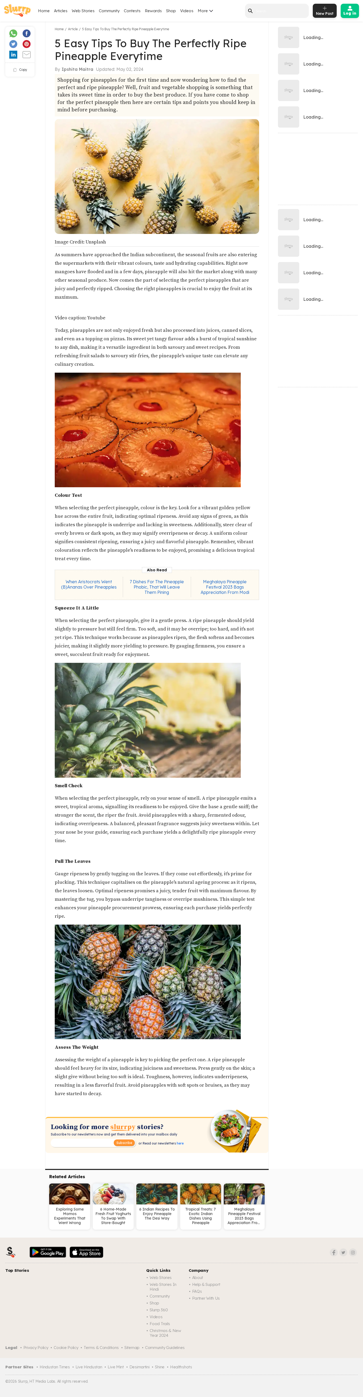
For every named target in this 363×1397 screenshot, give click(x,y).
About (197, 1277)
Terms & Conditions (101, 1347)
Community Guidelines (165, 1347)
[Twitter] (343, 1252)
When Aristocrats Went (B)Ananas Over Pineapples (89, 584)
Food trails (160, 1323)
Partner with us (206, 1298)
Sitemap (132, 1347)
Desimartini (139, 1366)
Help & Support (206, 1284)
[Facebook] (334, 1252)
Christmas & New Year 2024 (165, 1333)
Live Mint (116, 1366)
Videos (186, 10)
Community (109, 10)
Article (73, 29)
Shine (159, 1366)
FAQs (197, 1291)
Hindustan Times (55, 1366)
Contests (132, 10)
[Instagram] (353, 1252)
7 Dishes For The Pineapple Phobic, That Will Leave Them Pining (157, 587)
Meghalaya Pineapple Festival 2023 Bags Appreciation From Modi (225, 587)
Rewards (153, 10)
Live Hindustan (88, 1366)
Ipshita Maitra (77, 69)
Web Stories (83, 10)
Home (44, 10)
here (180, 1143)
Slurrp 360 (159, 1309)
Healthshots (181, 1366)
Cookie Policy (66, 1347)
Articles (60, 10)
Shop (171, 10)
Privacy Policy (35, 1347)
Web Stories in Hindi (163, 1287)
